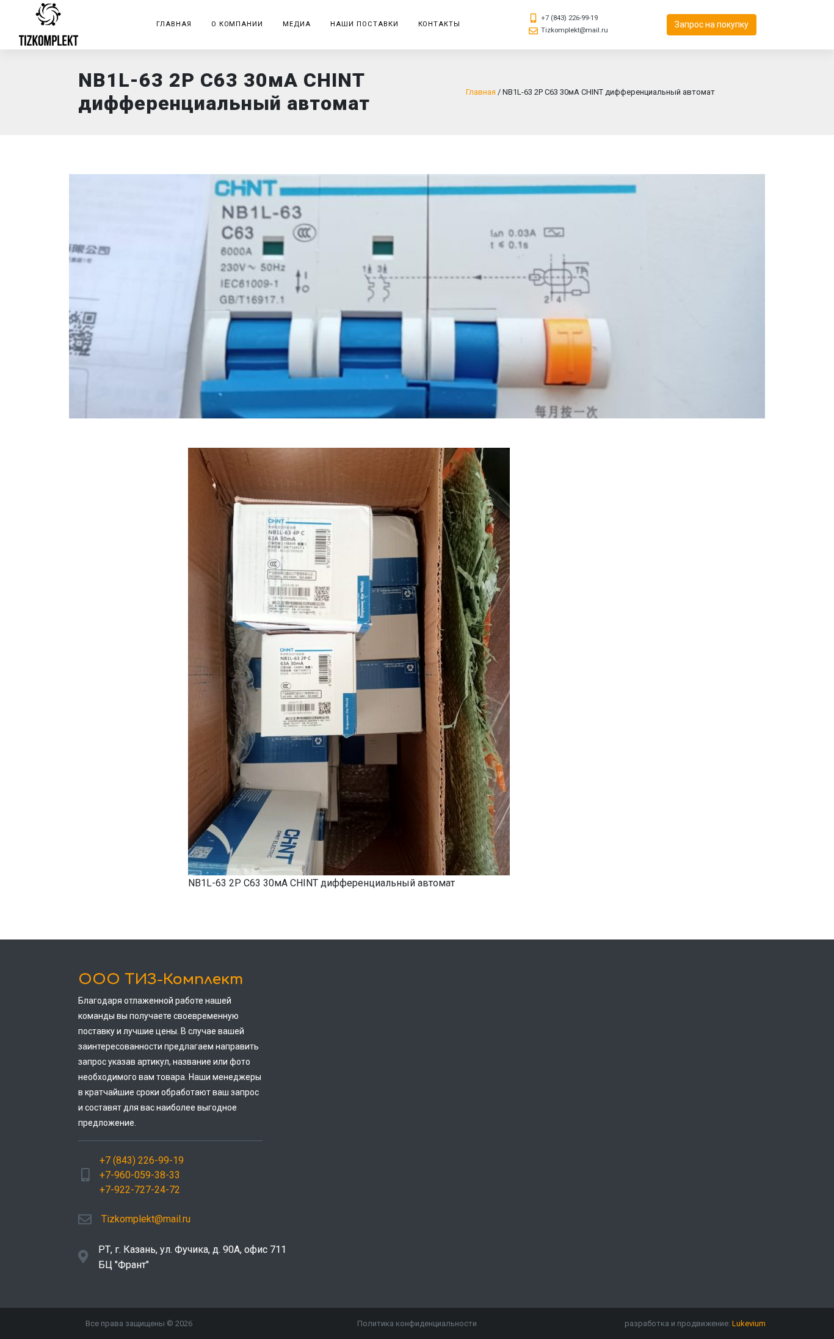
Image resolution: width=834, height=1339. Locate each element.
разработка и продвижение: (695, 1323)
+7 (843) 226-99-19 (569, 18)
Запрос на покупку (712, 24)
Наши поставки (364, 24)
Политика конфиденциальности (417, 1323)
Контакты (439, 24)
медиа (297, 24)
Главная (174, 24)
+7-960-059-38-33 (140, 1175)
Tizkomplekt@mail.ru (574, 30)
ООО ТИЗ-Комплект (160, 979)
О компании (237, 24)
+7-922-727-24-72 (140, 1189)
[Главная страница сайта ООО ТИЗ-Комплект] (53, 24)
